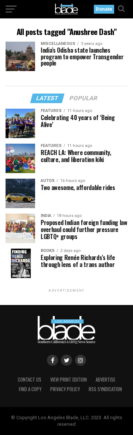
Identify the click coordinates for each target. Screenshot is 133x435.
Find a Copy (30, 389)
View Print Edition (68, 379)
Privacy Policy (65, 389)
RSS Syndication (105, 389)
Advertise (105, 379)
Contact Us (29, 379)
